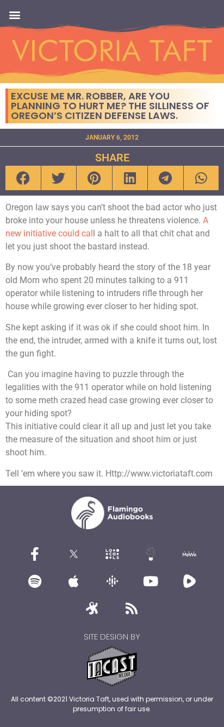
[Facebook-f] (34, 553)
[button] (14, 14)
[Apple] (73, 580)
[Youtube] (150, 580)
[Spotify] (34, 580)
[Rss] (131, 608)
